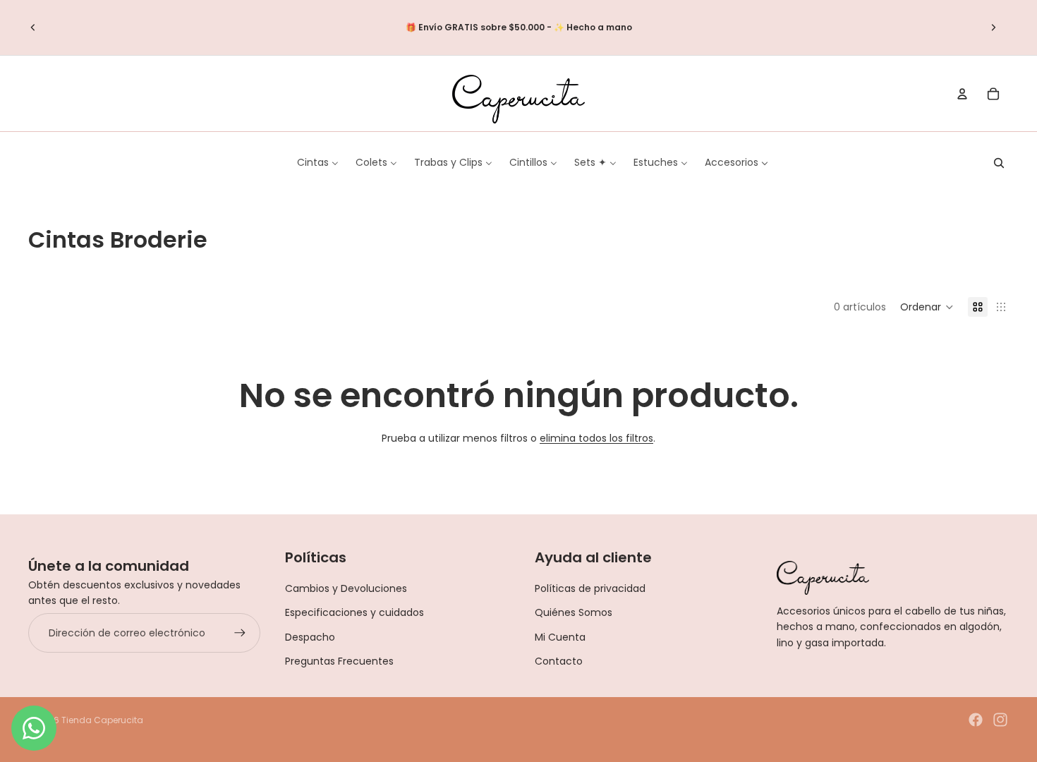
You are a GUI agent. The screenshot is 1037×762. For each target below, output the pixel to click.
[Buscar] (998, 163)
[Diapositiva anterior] (33, 27)
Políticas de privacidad (590, 588)
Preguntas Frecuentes (339, 661)
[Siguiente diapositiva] (993, 27)
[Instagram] (1000, 719)
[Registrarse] (239, 632)
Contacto (559, 661)
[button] (927, 306)
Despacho (310, 637)
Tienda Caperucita (102, 720)
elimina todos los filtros (596, 438)
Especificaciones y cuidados (354, 612)
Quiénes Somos (573, 612)
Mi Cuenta (560, 637)
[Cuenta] (962, 93)
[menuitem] (318, 162)
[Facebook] (975, 719)
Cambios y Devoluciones (346, 588)
